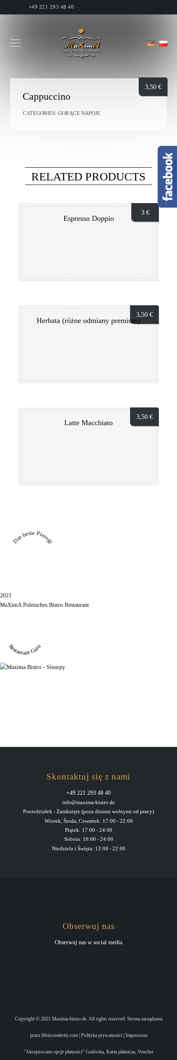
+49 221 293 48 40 (51, 7)
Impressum (136, 1035)
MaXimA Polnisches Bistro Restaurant (44, 605)
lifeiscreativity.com (60, 1035)
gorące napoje (79, 113)
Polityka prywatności (101, 1035)
